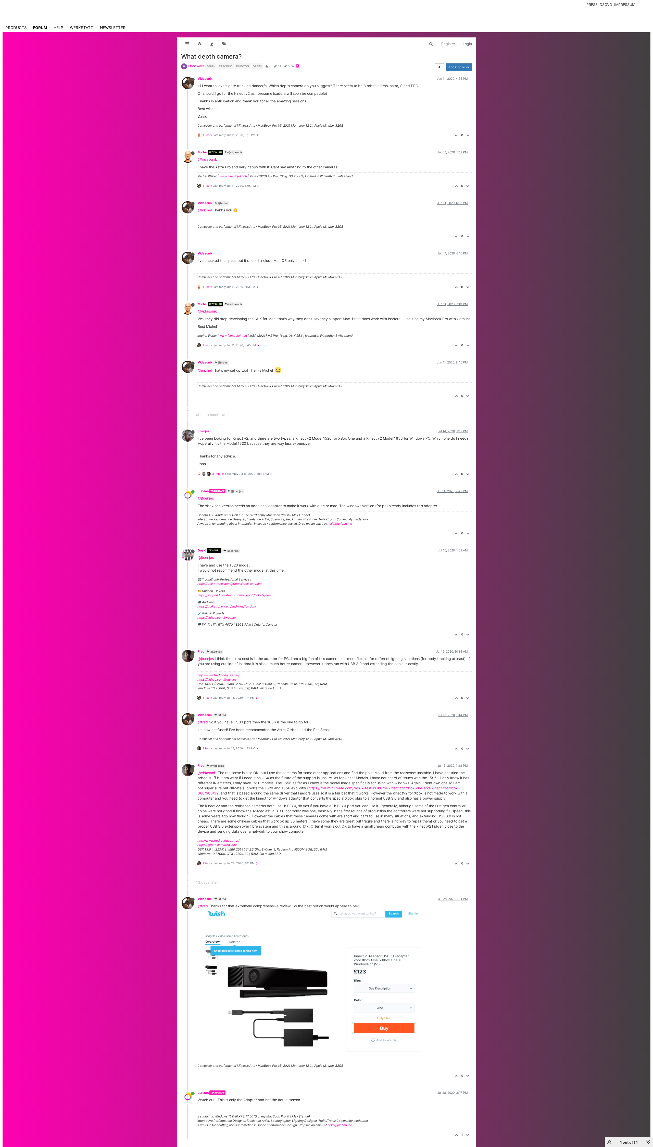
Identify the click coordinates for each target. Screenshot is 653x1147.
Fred (201, 651)
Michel (202, 152)
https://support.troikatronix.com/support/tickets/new (234, 595)
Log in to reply (459, 67)
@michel (205, 210)
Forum (40, 27)
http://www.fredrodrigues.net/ (218, 675)
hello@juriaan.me (340, 523)
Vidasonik (205, 78)
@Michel (222, 203)
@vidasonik (207, 311)
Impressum (624, 4)
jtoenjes (203, 431)
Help (58, 27)
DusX (202, 550)
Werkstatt (81, 27)
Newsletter (112, 27)
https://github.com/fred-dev (217, 679)
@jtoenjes (236, 491)
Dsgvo (606, 4)
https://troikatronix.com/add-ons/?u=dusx (226, 606)
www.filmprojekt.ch (233, 176)
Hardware (196, 66)
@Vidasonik (235, 152)
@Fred (221, 715)
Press (592, 4)
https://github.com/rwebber (216, 617)
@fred (203, 722)
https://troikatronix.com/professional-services (229, 584)
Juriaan (203, 491)
